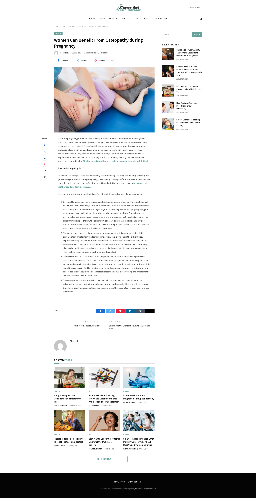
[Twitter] (44, 151)
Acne (136, 19)
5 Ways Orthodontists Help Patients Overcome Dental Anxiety (188, 122)
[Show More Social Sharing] (112, 60)
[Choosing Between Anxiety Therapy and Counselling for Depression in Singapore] (168, 54)
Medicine (113, 19)
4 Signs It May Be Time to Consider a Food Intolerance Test (67, 398)
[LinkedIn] (44, 157)
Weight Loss (161, 19)
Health (92, 19)
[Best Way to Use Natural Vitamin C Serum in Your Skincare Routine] (104, 420)
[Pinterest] (44, 164)
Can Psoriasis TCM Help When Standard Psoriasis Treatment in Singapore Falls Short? (189, 70)
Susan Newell (61, 446)
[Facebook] (44, 145)
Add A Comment (104, 459)
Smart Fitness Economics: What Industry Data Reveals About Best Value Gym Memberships (138, 441)
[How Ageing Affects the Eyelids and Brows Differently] (168, 107)
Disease (126, 19)
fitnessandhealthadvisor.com (145, 489)
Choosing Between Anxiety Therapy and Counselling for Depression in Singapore (188, 53)
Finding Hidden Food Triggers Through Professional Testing (68, 440)
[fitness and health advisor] (128, 7)
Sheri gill (65, 53)
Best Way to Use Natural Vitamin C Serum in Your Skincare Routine (104, 441)
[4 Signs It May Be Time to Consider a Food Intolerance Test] (69, 377)
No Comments (91, 53)
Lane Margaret (96, 449)
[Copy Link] (44, 176)
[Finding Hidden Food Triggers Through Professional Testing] (69, 420)
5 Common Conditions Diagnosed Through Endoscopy (138, 397)
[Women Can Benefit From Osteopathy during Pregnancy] (104, 99)
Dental (147, 19)
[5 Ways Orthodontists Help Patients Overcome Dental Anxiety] (168, 124)
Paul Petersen (61, 406)
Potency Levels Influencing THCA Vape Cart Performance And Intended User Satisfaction (104, 398)
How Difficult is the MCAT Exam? (86, 325)
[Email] (44, 170)
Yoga (102, 19)
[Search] (200, 19)
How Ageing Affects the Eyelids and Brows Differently (186, 106)
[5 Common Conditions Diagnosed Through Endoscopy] (139, 377)
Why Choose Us (135, 482)
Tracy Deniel (95, 406)
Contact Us (119, 482)
